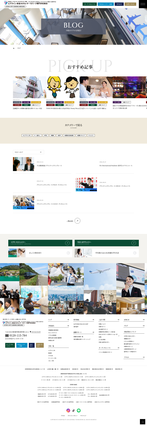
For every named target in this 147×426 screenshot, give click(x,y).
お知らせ (126, 320)
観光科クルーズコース (87, 380)
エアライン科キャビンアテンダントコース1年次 (48, 387)
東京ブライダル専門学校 (43, 402)
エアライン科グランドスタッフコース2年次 (72, 389)
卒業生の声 (51, 340)
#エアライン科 (26, 135)
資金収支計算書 (84, 369)
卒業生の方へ (127, 346)
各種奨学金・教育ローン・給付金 (107, 332)
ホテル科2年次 (51, 396)
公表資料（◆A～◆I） (52, 369)
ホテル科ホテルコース (72, 380)
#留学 (59, 135)
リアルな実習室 (52, 335)
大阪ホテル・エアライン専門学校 (102, 402)
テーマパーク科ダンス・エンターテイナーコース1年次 (71, 395)
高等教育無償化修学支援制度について (34, 369)
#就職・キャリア (81, 135)
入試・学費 (102, 320)
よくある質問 (102, 339)
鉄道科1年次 (41, 394)
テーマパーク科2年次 (64, 397)
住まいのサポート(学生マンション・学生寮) (108, 335)
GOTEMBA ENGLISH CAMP (81, 324)
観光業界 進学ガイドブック (131, 344)
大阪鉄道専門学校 (55, 402)
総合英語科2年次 (103, 395)
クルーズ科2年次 (91, 396)
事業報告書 (108, 369)
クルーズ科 (51, 361)
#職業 (52, 135)
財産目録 (74, 369)
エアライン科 (51, 350)
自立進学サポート (103, 329)
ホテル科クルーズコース (57, 380)
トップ (50, 320)
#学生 (45, 135)
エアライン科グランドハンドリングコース (94, 376)
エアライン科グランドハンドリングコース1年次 (97, 387)
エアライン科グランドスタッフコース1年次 (72, 387)
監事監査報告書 (64, 369)
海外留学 (76, 326)
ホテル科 (50, 355)
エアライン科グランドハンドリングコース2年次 (97, 389)
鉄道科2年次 (41, 396)
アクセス (126, 357)
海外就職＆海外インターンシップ (82, 339)
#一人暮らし (37, 135)
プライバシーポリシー (73, 415)
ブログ (126, 326)
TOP (142, 422)
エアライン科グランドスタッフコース (72, 376)
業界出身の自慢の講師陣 (54, 338)
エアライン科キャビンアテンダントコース (51, 376)
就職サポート (78, 332)
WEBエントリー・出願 (106, 4)
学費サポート (102, 326)
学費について (102, 324)
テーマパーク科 (52, 358)
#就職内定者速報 (68, 135)
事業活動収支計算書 (97, 369)
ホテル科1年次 (51, 394)
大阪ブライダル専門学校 (68, 402)
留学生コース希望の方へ (130, 351)
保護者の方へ (127, 339)
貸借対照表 (118, 369)
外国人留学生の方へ (104, 342)
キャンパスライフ (52, 333)
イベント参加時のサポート (105, 352)
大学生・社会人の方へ (129, 336)
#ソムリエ (91, 135)
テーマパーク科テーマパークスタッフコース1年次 (70, 393)
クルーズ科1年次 (91, 394)
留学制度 (76, 320)
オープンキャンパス (89, 4)
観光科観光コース (100, 380)
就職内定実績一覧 (78, 336)
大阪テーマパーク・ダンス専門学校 (84, 402)
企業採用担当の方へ (129, 349)
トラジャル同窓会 (128, 341)
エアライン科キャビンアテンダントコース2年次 (48, 389)
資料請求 (119, 4)
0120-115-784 (18, 335)
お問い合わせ (130, 4)
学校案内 (51, 326)
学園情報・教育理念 (53, 330)
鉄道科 (50, 353)
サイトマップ (83, 415)
